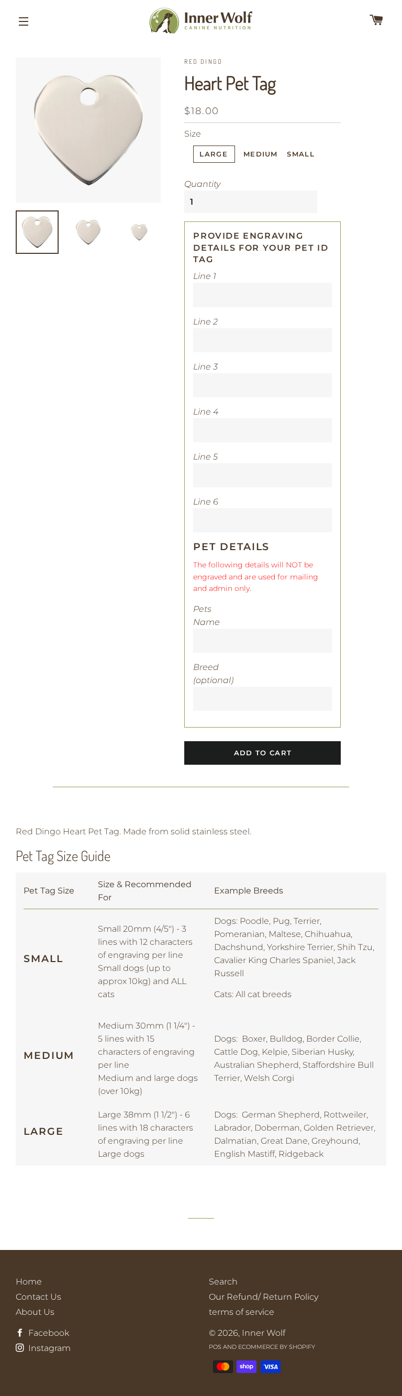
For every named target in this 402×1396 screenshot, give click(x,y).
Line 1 (204, 276)
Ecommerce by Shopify (276, 1346)
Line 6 (205, 502)
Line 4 (205, 412)
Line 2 (205, 322)
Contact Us (38, 1297)
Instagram (48, 1348)
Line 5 (205, 457)
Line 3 (205, 367)
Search (223, 1282)
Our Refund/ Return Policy (263, 1297)
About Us (35, 1312)
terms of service (241, 1312)
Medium (260, 154)
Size (192, 134)
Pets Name (206, 615)
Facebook (47, 1333)
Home (29, 1282)
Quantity (202, 184)
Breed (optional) (213, 673)
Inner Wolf (263, 1333)
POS (215, 1346)
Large (213, 154)
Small (301, 154)
